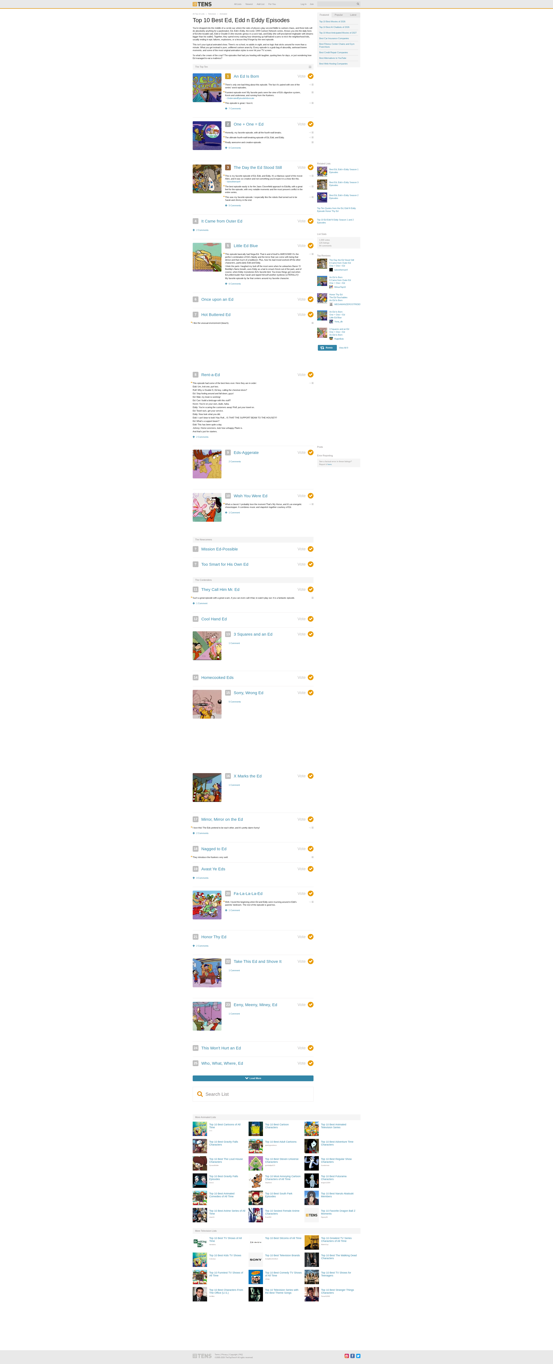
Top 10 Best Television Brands (282, 1255)
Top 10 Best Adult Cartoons (281, 1141)
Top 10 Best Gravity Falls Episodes (223, 1178)
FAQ (241, 1354)
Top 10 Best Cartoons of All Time (224, 1126)
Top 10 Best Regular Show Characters (336, 1160)
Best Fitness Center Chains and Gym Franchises (337, 45)
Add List (260, 4)
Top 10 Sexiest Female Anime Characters (282, 1212)
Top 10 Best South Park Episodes (278, 1195)
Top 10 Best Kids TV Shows (225, 1255)
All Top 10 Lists (198, 14)
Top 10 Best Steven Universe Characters (282, 1160)
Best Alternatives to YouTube (332, 58)
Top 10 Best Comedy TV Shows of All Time (283, 1274)
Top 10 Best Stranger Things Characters (337, 1291)
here (329, 464)
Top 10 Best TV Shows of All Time (225, 1239)
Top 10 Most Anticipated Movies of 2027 (338, 33)
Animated (223, 14)
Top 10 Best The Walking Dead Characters (339, 1257)
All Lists (237, 4)
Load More (253, 1078)
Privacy (224, 1354)
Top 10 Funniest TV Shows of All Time (226, 1274)
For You (272, 4)
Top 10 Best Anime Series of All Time (227, 1212)
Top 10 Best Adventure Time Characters (337, 1143)
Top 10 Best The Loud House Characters (226, 1160)
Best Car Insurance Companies (334, 38)
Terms (217, 1354)
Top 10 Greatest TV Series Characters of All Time (336, 1239)
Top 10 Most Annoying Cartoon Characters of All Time (283, 1178)
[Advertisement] (253, 348)
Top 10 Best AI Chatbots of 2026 (334, 27)
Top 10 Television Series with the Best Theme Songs (281, 1291)
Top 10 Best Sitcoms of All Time (283, 1238)
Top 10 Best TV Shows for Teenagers (336, 1274)
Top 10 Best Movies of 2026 (332, 21)
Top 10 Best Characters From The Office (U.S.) (226, 1291)
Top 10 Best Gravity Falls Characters (223, 1143)
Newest (249, 4)
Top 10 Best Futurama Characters (333, 1178)
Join (312, 4)
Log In (303, 4)
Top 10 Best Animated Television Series (333, 1126)
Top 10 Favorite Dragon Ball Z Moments (338, 1212)
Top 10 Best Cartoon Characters (277, 1126)
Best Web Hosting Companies (333, 63)
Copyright (233, 1354)
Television (212, 14)
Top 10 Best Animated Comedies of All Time (221, 1195)
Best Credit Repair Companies (333, 52)
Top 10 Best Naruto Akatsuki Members (337, 1195)
